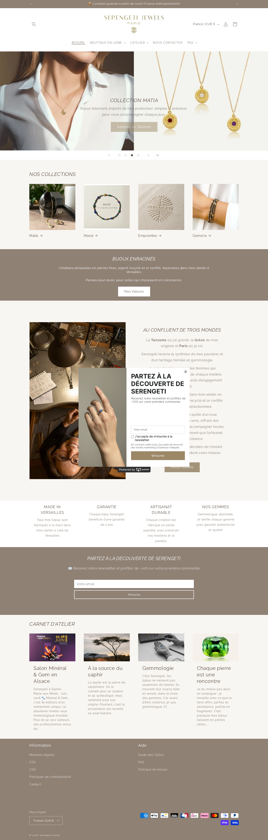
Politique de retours (153, 769)
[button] (34, 24)
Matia (33, 236)
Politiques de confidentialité (50, 776)
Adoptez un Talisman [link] (134, 127)
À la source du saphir (105, 671)
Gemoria (200, 236)
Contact (35, 784)
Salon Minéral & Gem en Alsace (50, 674)
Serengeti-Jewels (50, 835)
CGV (32, 762)
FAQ (141, 762)
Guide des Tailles (151, 755)
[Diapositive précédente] (109, 155)
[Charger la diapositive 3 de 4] (132, 155)
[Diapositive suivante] (148, 155)
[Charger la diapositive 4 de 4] (138, 155)
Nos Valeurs (134, 291)
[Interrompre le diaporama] (159, 155)
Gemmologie (158, 668)
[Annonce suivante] (237, 4)
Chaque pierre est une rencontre (214, 674)
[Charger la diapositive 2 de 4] (125, 155)
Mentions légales (42, 755)
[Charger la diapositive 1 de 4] (119, 155)
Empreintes (147, 236)
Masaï (88, 236)
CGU (32, 769)
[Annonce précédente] (30, 4)
